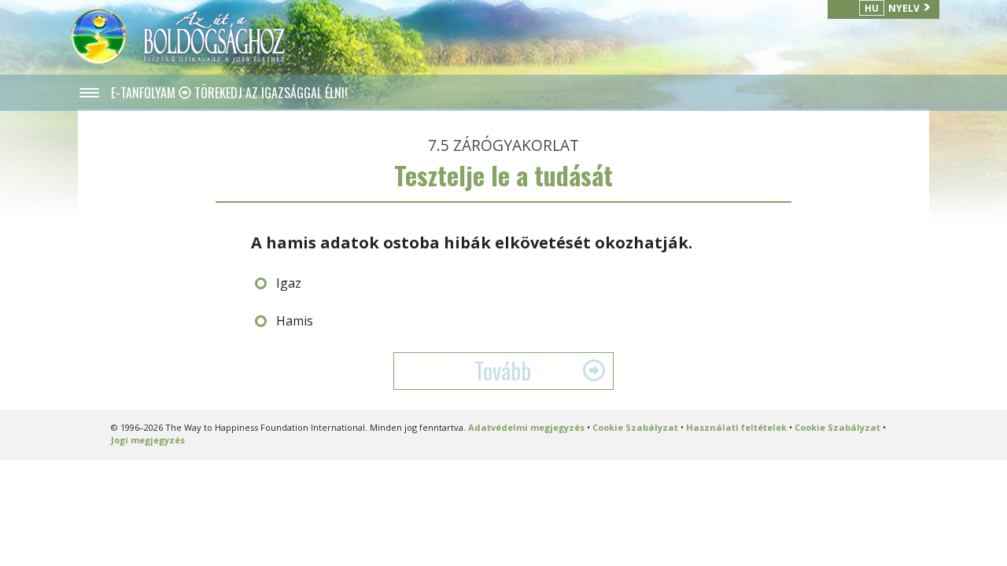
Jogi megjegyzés (148, 440)
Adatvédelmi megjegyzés (526, 427)
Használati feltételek (736, 427)
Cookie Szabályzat (635, 427)
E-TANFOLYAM (145, 92)
